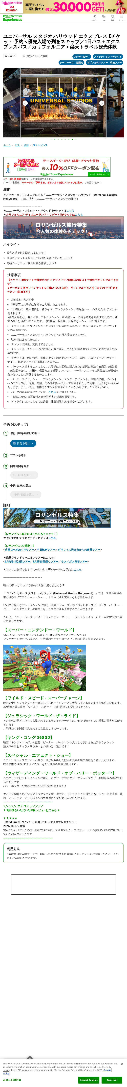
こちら (70, 210)
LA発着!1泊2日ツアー (18, 561)
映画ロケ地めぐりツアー (19, 549)
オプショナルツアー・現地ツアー (104, 62)
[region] (63, 1073)
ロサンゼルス (40, 145)
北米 (17, 145)
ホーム (7, 145)
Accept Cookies (89, 1079)
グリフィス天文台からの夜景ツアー (79, 549)
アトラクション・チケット (108, 56)
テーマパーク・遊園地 (71, 62)
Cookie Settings (12, 1079)
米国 (26, 145)
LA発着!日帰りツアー (46, 561)
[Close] (121, 1064)
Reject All (112, 1079)
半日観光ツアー (46, 549)
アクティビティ (82, 56)
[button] (51, 139)
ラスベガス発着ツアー (74, 561)
